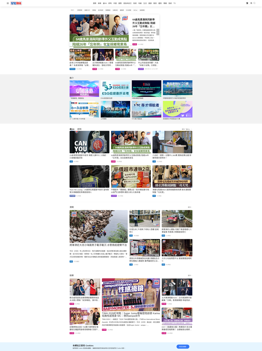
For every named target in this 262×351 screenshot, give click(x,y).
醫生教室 (118, 69)
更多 (189, 207)
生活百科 (113, 195)
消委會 (94, 10)
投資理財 (72, 69)
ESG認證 (128, 10)
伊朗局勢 (79, 10)
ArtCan (135, 10)
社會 (71, 161)
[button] (157, 32)
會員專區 (142, 10)
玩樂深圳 (115, 10)
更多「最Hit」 (186, 129)
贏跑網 (122, 10)
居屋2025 (87, 10)
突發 (154, 195)
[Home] (16, 3)
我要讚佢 (108, 10)
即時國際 (72, 195)
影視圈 (113, 161)
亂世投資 (100, 10)
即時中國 (95, 69)
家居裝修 (140, 69)
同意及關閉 (182, 346)
